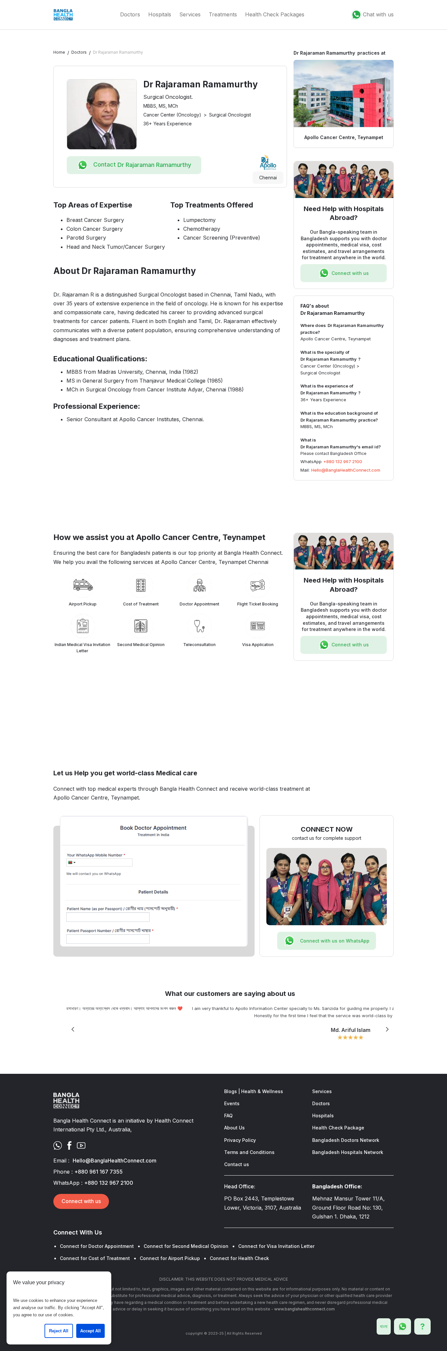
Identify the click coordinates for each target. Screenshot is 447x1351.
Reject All (58, 1330)
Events (232, 1103)
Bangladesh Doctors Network (345, 1140)
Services (190, 14)
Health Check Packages (274, 14)
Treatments (223, 14)
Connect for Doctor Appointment (97, 1246)
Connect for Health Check (239, 1258)
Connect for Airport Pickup (170, 1258)
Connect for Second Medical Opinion (186, 1246)
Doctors (130, 14)
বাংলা (383, 1326)
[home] (63, 15)
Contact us (236, 1164)
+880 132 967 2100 (342, 461)
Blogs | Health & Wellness (253, 1091)
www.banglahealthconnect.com (304, 1308)
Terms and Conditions (249, 1152)
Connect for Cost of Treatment (95, 1258)
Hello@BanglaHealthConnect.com (345, 470)
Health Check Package (338, 1127)
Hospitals (159, 14)
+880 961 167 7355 (98, 1171)
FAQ (228, 1115)
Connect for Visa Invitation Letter (276, 1246)
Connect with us (81, 1201)
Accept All (90, 1330)
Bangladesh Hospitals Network (347, 1152)
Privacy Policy (240, 1140)
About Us (234, 1127)
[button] (73, 1029)
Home (59, 52)
